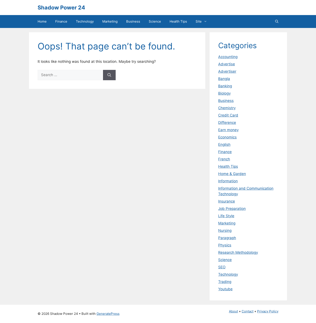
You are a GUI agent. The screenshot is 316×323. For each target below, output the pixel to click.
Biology (224, 93)
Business (133, 21)
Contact (247, 311)
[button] (277, 21)
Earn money (228, 130)
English (224, 144)
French (224, 159)
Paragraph (227, 238)
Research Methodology (238, 252)
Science (155, 21)
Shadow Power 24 (61, 7)
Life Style (226, 216)
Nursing (225, 230)
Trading (224, 282)
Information (228, 181)
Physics (224, 245)
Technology (85, 21)
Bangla (224, 79)
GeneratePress (108, 314)
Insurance (226, 201)
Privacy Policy (267, 311)
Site (199, 21)
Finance (61, 21)
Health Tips (178, 21)
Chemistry (227, 108)
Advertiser (227, 71)
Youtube (225, 289)
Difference (227, 122)
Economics (227, 137)
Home (42, 21)
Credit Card (228, 115)
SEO (221, 267)
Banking (225, 86)
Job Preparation (232, 208)
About (233, 311)
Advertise (226, 64)
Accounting (228, 57)
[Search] (109, 75)
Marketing (110, 21)
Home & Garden (232, 174)
